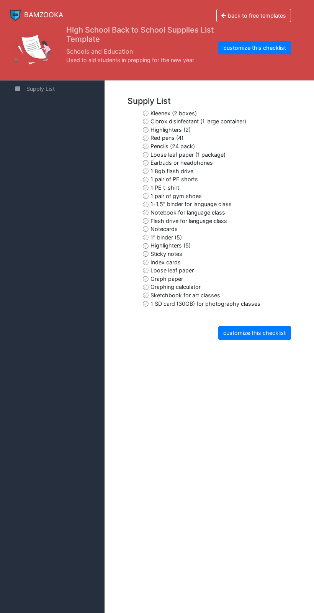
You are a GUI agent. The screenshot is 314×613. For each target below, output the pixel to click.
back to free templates (256, 15)
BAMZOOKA (43, 15)
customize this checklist (255, 47)
